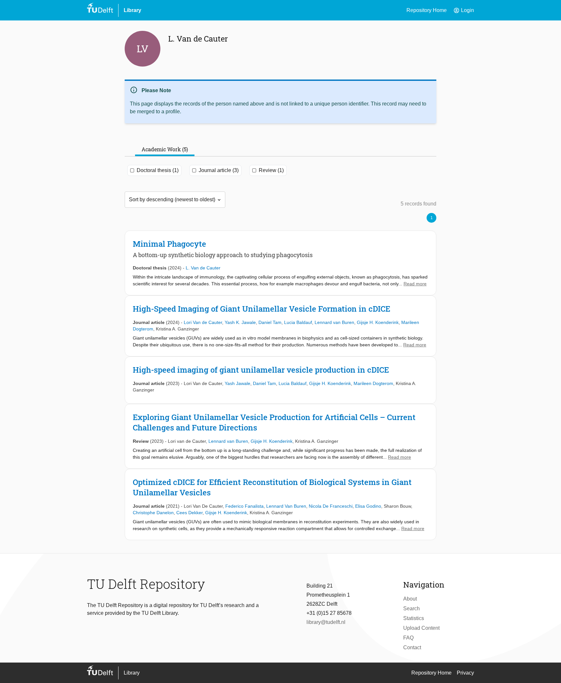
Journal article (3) (219, 170)
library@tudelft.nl (325, 622)
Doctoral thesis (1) (158, 170)
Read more (415, 283)
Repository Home (426, 10)
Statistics (413, 618)
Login (463, 10)
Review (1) (271, 170)
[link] (280, 262)
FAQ (408, 637)
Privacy (465, 673)
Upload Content (421, 628)
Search (411, 608)
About (410, 599)
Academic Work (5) (165, 149)
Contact (412, 647)
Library (132, 10)
